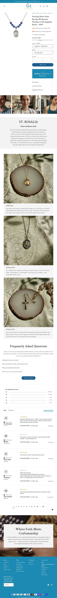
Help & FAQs (19, 564)
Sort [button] (5, 410)
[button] (4, 6)
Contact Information (20, 562)
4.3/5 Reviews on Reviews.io (42, 75)
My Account (6, 566)
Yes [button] (31, 425)
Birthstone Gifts (39, 13)
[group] (28, 423)
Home (33, 13)
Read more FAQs (28, 378)
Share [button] (37, 425)
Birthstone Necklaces (48, 13)
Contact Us (31, 564)
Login (5, 564)
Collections (6, 562)
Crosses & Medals (23, 597)
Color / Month (36, 43)
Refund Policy (19, 569)
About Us (31, 562)
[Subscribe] (12, 585)
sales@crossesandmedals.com (47, 564)
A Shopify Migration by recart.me (33, 597)
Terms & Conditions (20, 571)
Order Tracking (7, 569)
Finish (34, 49)
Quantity (34, 56)
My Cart (5, 567)
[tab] (48, 410)
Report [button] (33, 425)
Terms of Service (19, 566)
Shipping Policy (19, 567)
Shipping (40, 40)
